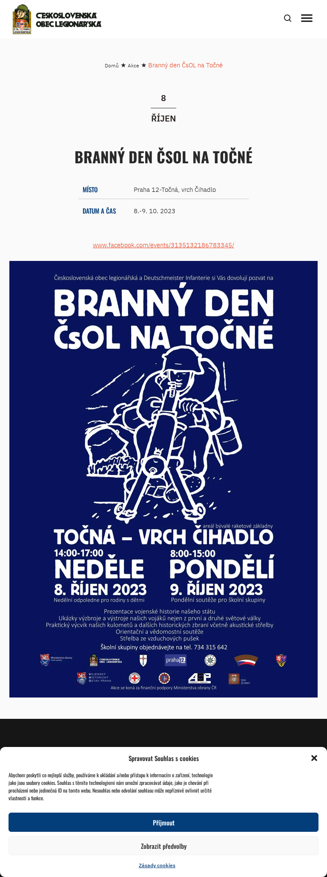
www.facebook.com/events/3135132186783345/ (163, 245)
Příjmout (164, 822)
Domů (112, 65)
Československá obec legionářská (68, 20)
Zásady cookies (157, 865)
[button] (314, 758)
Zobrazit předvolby (163, 846)
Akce (133, 65)
